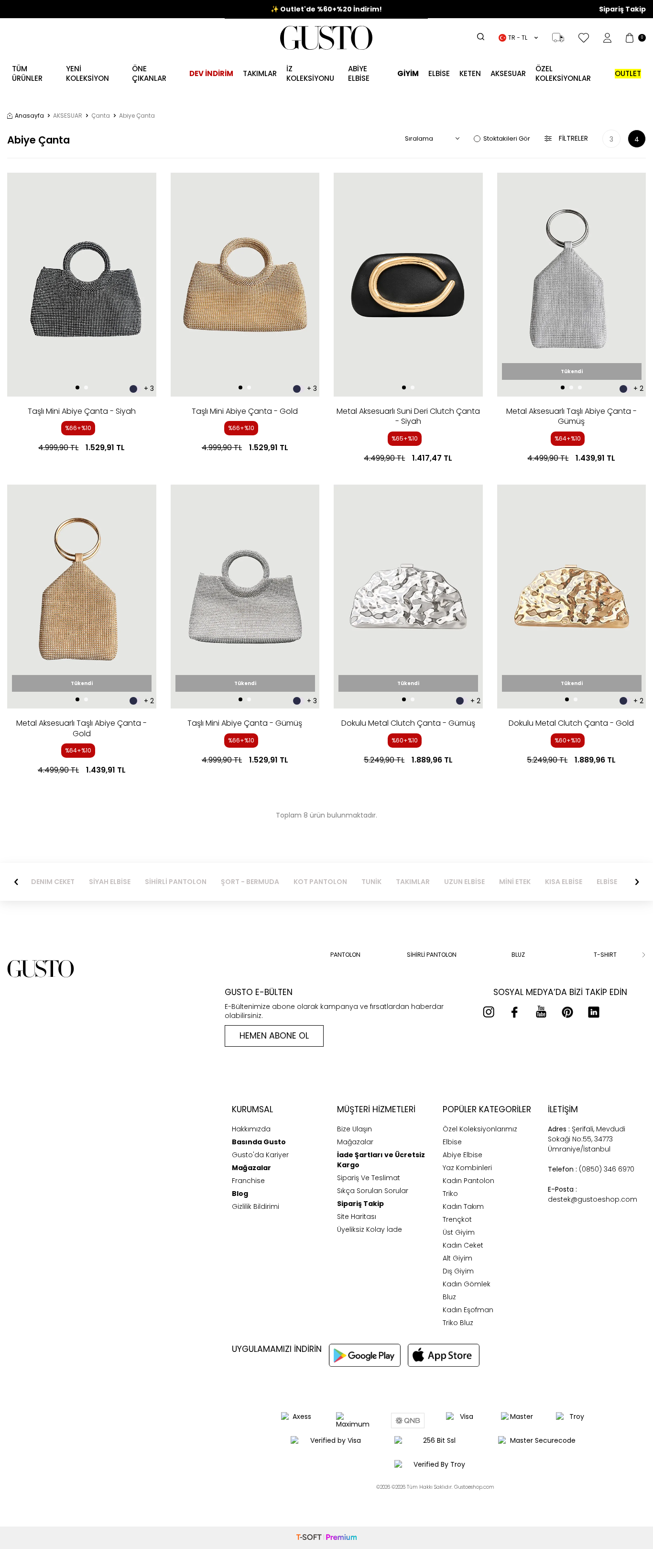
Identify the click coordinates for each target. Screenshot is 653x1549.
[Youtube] (541, 1011)
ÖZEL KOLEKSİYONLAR (563, 73)
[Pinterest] (567, 1011)
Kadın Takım (463, 1206)
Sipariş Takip (622, 9)
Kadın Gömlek (466, 1284)
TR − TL (517, 37)
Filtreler (573, 138)
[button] (77, 387)
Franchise (248, 1180)
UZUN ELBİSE (464, 881)
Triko (450, 1193)
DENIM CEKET (53, 881)
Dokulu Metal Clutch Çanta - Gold (571, 723)
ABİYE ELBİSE (359, 73)
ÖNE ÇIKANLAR (149, 73)
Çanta (100, 116)
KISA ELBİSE (563, 881)
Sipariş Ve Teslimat (368, 1178)
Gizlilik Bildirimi (255, 1206)
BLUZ (518, 955)
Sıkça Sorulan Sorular (372, 1190)
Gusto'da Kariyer (260, 1155)
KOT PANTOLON (320, 881)
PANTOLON (345, 955)
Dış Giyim (458, 1271)
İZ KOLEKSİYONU (310, 73)
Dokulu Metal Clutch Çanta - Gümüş (408, 723)
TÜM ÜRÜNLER (27, 73)
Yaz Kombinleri (467, 1168)
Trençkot (457, 1219)
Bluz (449, 1297)
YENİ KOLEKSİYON (87, 73)
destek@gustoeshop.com (592, 1194)
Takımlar (260, 73)
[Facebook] (514, 1011)
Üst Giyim (459, 1232)
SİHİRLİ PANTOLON (176, 881)
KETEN (470, 73)
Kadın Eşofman (468, 1310)
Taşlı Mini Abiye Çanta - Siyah (82, 411)
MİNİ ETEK (515, 881)
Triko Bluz (458, 1323)
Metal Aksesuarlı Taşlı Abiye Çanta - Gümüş (571, 416)
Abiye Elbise (462, 1155)
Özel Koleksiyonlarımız (480, 1129)
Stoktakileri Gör (506, 138)
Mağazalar (355, 1142)
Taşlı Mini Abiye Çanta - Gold (245, 411)
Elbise (439, 73)
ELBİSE (607, 881)
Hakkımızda (251, 1129)
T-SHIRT (605, 955)
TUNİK (371, 881)
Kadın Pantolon (468, 1180)
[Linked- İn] (593, 1011)
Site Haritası (356, 1216)
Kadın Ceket (463, 1245)
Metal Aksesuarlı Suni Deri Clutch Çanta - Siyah (408, 416)
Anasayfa (29, 116)
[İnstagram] (488, 1011)
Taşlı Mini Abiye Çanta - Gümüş (244, 723)
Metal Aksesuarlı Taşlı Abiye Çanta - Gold (81, 728)
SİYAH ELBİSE (110, 881)
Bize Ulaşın (354, 1129)
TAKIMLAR (413, 881)
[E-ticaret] (326, 1537)
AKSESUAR (508, 73)
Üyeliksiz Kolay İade (369, 1229)
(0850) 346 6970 (591, 1169)
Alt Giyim (457, 1258)
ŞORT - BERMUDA (250, 881)
